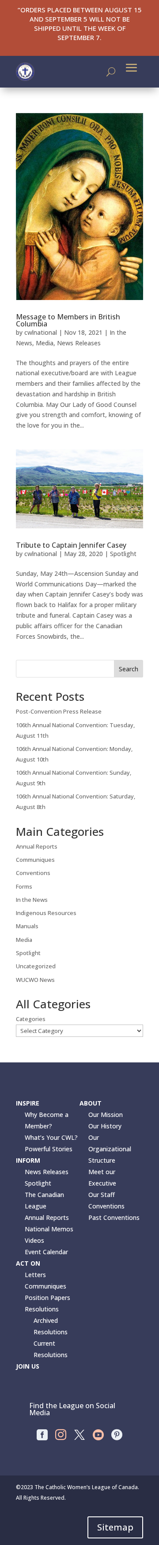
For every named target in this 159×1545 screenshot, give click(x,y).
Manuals (27, 926)
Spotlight (123, 553)
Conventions (33, 873)
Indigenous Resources (46, 913)
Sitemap (115, 1527)
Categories (30, 1019)
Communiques (35, 860)
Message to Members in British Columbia (68, 320)
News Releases (79, 343)
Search (128, 669)
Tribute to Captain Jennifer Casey (71, 545)
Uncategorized (36, 966)
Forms (24, 886)
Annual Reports (36, 846)
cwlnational (40, 332)
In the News (32, 900)
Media (44, 343)
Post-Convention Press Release (59, 711)
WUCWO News (35, 980)
